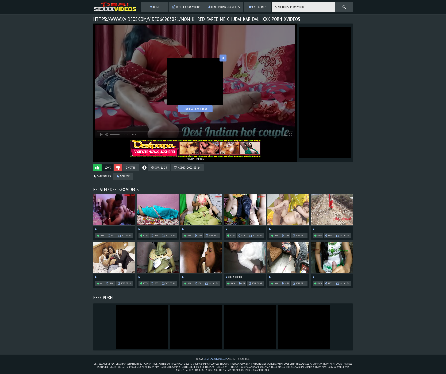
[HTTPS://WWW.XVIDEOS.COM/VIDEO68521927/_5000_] (288, 260)
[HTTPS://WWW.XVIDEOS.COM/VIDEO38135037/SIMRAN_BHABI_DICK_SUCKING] (201, 260)
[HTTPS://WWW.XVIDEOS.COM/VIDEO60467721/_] (332, 212)
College (124, 176)
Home (156, 7)
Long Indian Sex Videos (225, 7)
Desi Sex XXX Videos (187, 7)
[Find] (344, 7)
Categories (259, 7)
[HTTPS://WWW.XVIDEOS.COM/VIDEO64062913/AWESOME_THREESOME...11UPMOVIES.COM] (114, 260)
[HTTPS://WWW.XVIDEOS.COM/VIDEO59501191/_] (158, 212)
